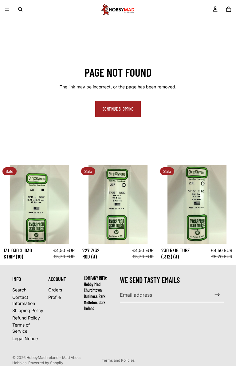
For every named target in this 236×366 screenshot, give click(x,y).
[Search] (20, 9)
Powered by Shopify (45, 362)
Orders (55, 289)
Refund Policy (26, 317)
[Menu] (7, 9)
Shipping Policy (27, 310)
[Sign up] (217, 294)
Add (74, 234)
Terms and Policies (118, 360)
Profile (54, 297)
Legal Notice (25, 338)
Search (19, 289)
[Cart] (228, 9)
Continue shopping (118, 109)
